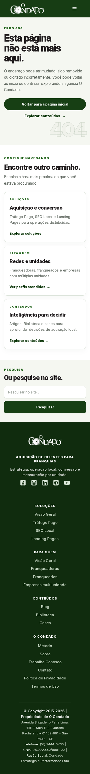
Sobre (45, 654)
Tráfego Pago (45, 522)
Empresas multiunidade (45, 584)
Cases (45, 622)
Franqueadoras (45, 568)
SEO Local (45, 530)
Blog (45, 606)
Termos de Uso (45, 686)
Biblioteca (45, 614)
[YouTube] (67, 483)
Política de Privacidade (45, 678)
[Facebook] (23, 483)
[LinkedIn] (45, 483)
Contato (45, 670)
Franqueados (45, 576)
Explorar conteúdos (45, 116)
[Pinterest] (56, 483)
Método (45, 645)
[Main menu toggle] (74, 9)
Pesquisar (45, 407)
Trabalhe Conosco (45, 662)
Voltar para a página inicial (45, 104)
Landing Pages (45, 538)
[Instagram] (34, 483)
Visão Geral (45, 514)
